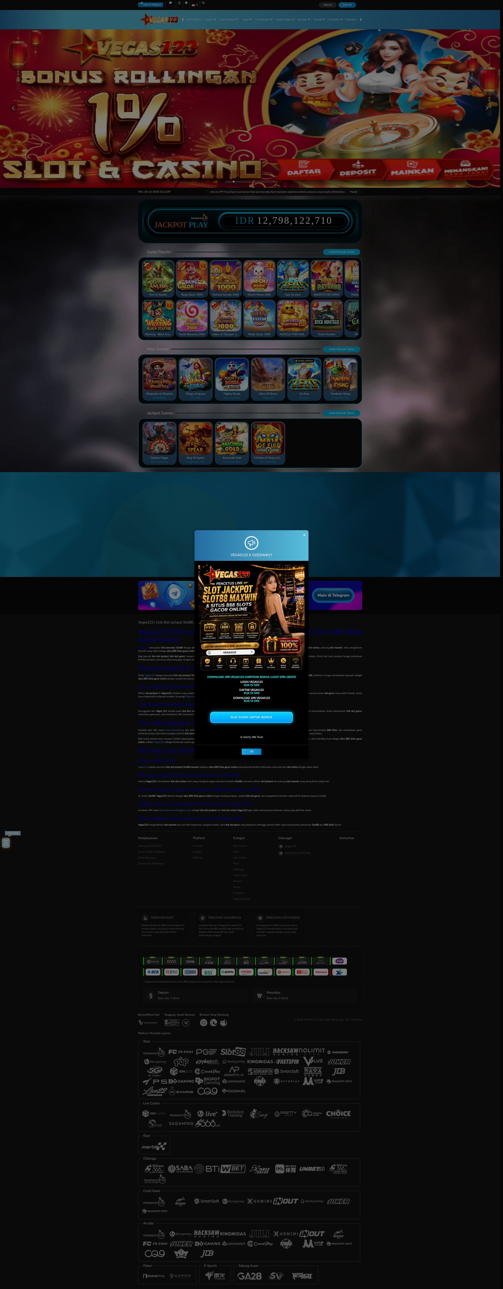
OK (251, 751)
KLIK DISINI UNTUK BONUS (251, 717)
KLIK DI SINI (251, 685)
